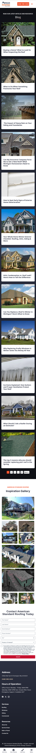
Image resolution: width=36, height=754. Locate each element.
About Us (4, 724)
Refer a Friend (6, 730)
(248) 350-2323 (23, 4)
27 (22, 472)
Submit (18, 657)
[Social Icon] (3, 697)
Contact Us (5, 733)
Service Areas (6, 727)
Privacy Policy (25, 653)
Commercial (5, 716)
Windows (4, 710)
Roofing (4, 707)
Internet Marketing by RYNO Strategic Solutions (18, 745)
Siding (4, 713)
